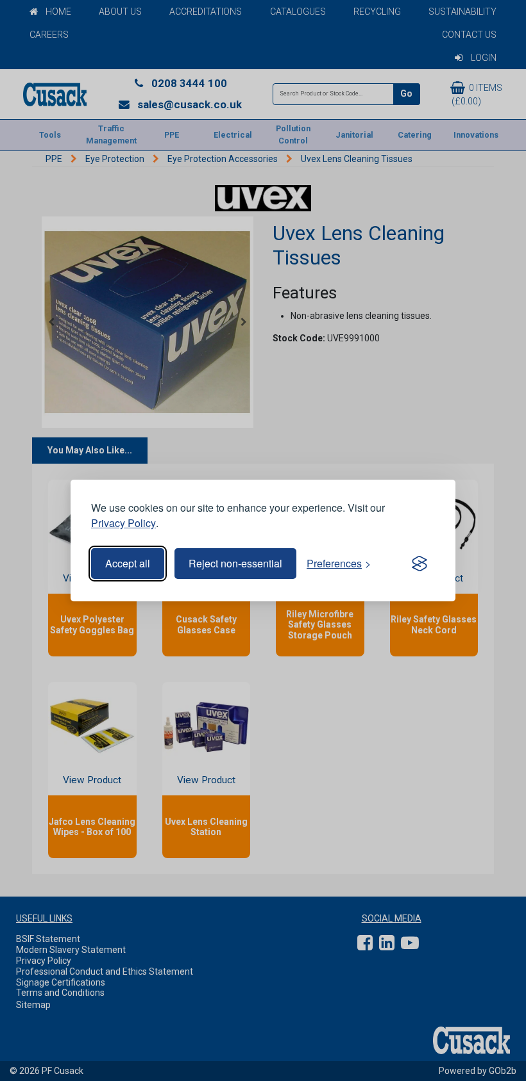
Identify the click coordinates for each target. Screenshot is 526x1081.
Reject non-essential (235, 563)
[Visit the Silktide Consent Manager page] (419, 563)
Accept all (127, 563)
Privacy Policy (123, 523)
